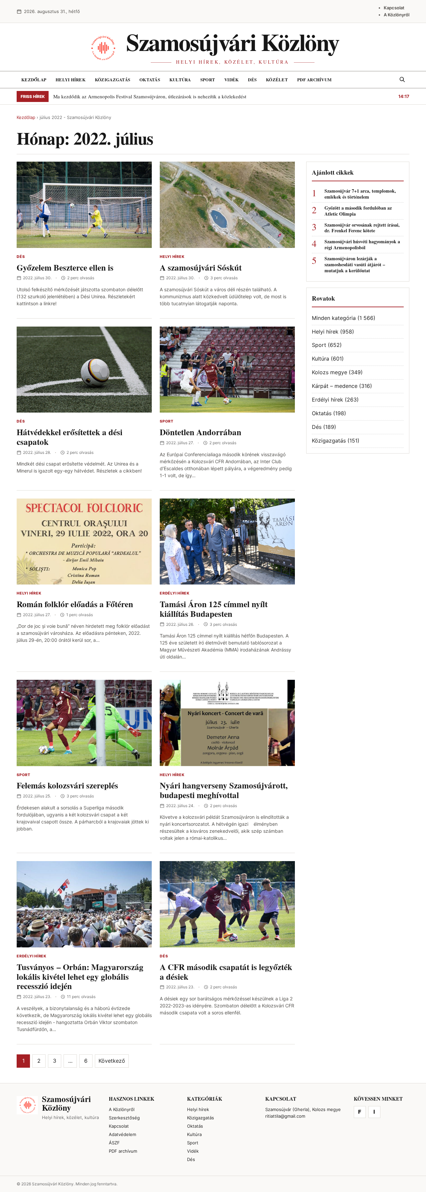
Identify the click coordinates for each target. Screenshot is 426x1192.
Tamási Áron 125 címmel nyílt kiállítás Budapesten (214, 609)
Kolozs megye (329, 372)
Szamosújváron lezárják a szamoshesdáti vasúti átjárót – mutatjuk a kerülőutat (354, 265)
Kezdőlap (33, 79)
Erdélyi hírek (175, 593)
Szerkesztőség (124, 1117)
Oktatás (149, 79)
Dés (252, 79)
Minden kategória (334, 318)
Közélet (277, 79)
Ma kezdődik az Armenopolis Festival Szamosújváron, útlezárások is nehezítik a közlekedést (149, 96)
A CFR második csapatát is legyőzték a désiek (226, 972)
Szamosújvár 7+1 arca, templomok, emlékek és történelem (360, 194)
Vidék (231, 79)
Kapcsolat (394, 7)
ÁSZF (114, 1142)
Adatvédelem (122, 1134)
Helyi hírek (71, 79)
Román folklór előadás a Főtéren (75, 604)
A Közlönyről (396, 14)
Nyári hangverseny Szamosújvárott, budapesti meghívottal (224, 790)
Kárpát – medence (334, 386)
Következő (112, 1060)
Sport (207, 79)
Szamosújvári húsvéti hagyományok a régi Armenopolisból (362, 245)
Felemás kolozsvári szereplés (67, 785)
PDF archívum (314, 79)
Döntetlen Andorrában (200, 432)
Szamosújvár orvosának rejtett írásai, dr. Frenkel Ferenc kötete (362, 228)
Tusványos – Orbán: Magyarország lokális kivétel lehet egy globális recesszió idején (80, 976)
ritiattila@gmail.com (285, 1116)
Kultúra (180, 79)
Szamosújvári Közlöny (232, 41)
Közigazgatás (112, 79)
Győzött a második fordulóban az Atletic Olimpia (358, 211)
